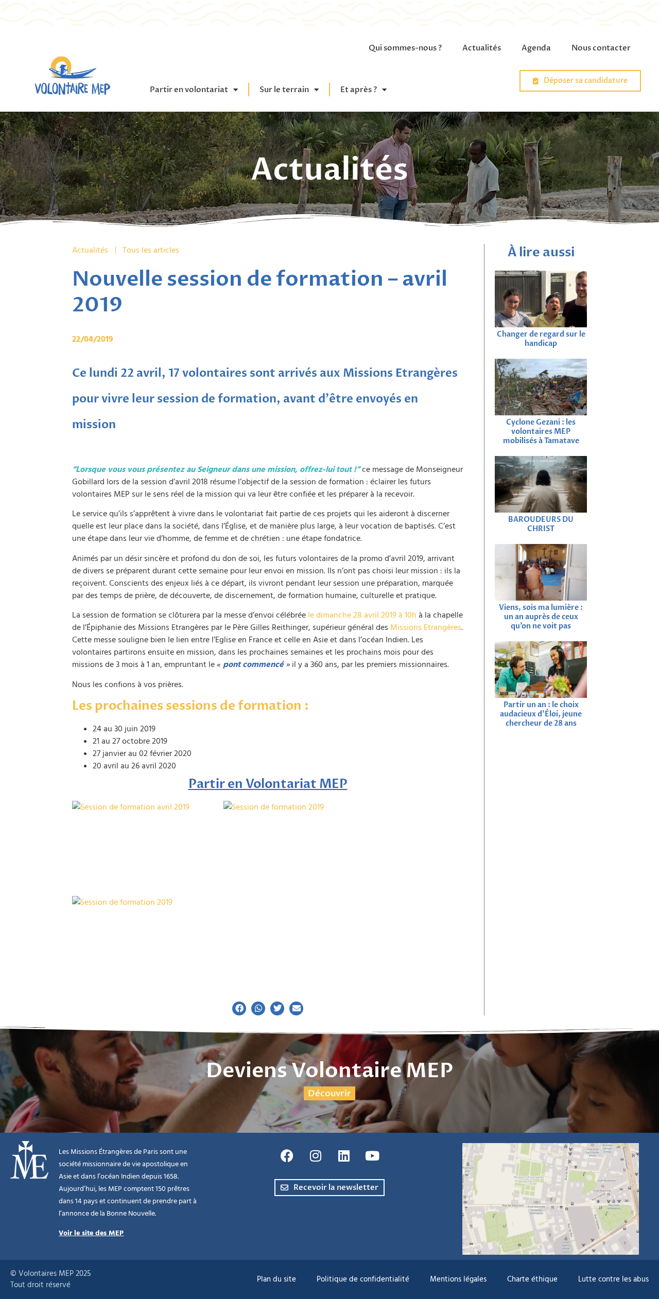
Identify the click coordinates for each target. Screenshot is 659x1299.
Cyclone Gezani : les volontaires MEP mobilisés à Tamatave (541, 431)
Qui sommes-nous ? (405, 48)
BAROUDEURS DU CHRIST (541, 524)
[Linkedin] (344, 1156)
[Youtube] (372, 1156)
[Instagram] (315, 1156)
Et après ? (358, 89)
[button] (239, 1008)
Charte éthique (532, 1279)
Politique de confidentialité (363, 1279)
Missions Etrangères (425, 627)
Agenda (536, 48)
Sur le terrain (284, 89)
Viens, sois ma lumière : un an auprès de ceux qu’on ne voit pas (541, 617)
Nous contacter (601, 48)
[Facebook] (287, 1156)
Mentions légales (458, 1279)
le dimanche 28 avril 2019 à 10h (362, 615)
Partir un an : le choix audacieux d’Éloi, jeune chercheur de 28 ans (541, 714)
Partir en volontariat (189, 89)
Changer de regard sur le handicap (541, 338)
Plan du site (276, 1279)
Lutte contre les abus (613, 1279)
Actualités (481, 48)
